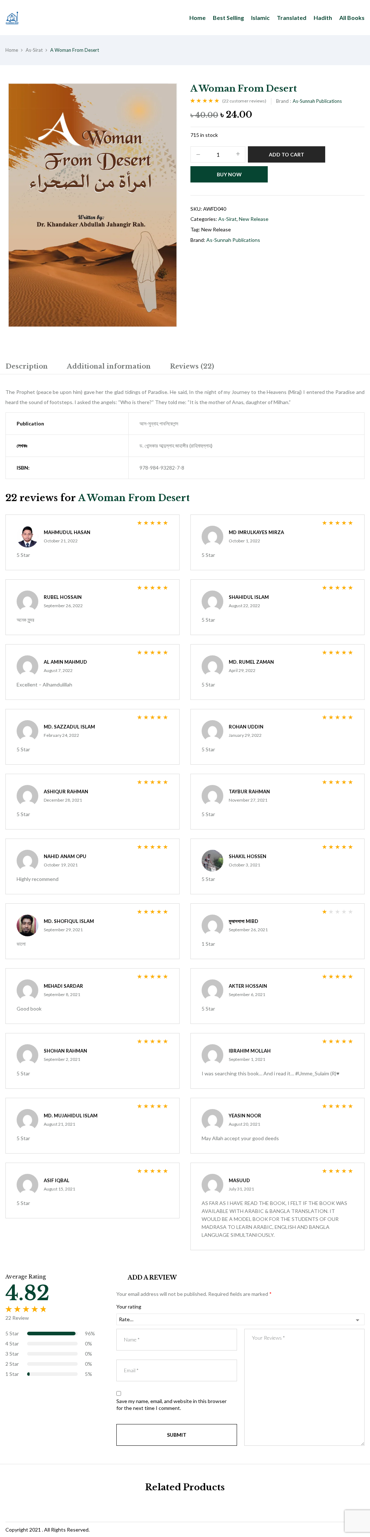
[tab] (26, 367)
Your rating (128, 1306)
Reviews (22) (192, 366)
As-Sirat (34, 50)
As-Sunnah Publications (317, 101)
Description (26, 366)
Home (11, 50)
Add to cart (286, 154)
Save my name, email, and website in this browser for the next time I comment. (171, 1404)
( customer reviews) (244, 101)
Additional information (109, 366)
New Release (253, 219)
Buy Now (229, 174)
